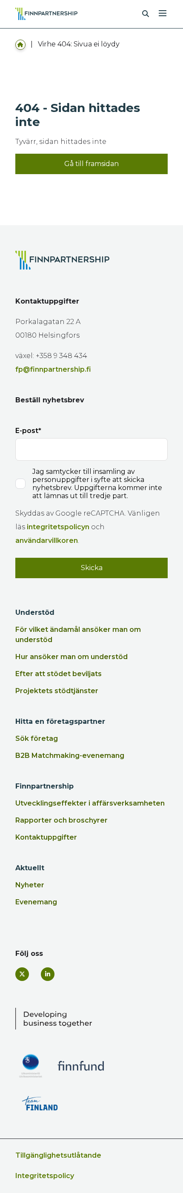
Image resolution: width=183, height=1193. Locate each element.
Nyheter (29, 885)
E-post (26, 431)
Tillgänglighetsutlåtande (58, 1155)
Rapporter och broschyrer (61, 820)
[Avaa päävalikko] (162, 12)
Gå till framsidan (91, 164)
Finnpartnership (44, 786)
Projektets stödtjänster (56, 691)
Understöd (34, 612)
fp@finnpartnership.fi (53, 369)
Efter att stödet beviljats (58, 674)
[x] (22, 974)
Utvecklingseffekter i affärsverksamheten (90, 803)
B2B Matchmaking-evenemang (69, 755)
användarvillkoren (46, 540)
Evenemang (36, 902)
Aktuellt (29, 868)
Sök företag (36, 738)
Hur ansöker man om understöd (71, 657)
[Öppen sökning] (145, 14)
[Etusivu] (20, 44)
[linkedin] (47, 974)
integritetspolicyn (58, 527)
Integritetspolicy (44, 1176)
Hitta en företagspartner (60, 721)
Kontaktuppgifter (46, 837)
